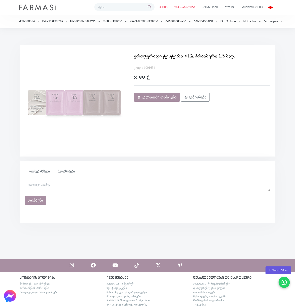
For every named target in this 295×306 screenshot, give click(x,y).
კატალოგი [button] (210, 7)
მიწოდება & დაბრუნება (35, 283)
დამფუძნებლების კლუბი (209, 288)
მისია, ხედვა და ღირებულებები (127, 292)
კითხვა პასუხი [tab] (39, 171)
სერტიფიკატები (117, 288)
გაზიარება (197, 97)
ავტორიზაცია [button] (252, 7)
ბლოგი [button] (230, 7)
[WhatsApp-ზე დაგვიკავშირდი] (284, 282)
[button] (270, 7)
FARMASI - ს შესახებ (120, 283)
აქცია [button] (163, 7)
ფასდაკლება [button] (184, 7)
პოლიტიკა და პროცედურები (39, 292)
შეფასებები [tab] (66, 171)
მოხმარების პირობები (34, 288)
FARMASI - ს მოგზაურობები (211, 283)
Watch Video (280, 270)
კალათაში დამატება (159, 97)
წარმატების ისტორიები (208, 300)
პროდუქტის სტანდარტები (124, 296)
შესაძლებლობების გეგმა (209, 296)
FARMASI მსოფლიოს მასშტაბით (128, 300)
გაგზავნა (35, 200)
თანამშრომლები (204, 292)
